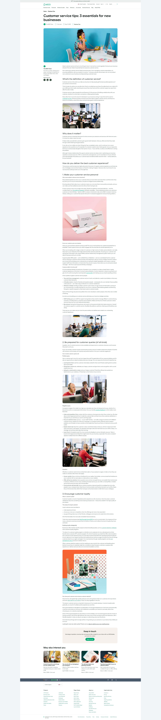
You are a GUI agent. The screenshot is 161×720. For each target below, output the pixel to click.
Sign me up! (90, 639)
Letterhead (61, 692)
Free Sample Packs (91, 4)
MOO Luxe (76, 694)
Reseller (90, 705)
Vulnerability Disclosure (109, 705)
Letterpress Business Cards (49, 699)
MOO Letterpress (77, 701)
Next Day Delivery (107, 696)
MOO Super (76, 696)
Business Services (86, 7)
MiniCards (46, 698)
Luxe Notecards (62, 696)
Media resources (92, 694)
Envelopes (61, 698)
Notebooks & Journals (63, 703)
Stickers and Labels (47, 703)
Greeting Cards (62, 694)
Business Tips (51, 11)
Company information (104, 716)
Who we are (91, 698)
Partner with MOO (92, 712)
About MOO (91, 692)
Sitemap (97, 716)
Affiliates (105, 701)
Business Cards (47, 7)
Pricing (105, 694)
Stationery (72, 7)
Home (45, 11)
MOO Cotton (76, 698)
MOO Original (77, 699)
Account (97, 4)
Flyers (67, 7)
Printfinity (91, 706)
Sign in (102, 4)
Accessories (78, 7)
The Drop (91, 701)
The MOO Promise (92, 708)
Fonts (93, 716)
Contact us (106, 692)
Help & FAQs (97, 7)
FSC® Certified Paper (78, 705)
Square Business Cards (48, 696)
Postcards (54, 7)
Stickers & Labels (61, 7)
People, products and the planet (95, 696)
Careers (90, 699)
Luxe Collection (77, 706)
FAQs (105, 698)
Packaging (91, 710)
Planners (60, 705)
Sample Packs (76, 703)
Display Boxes (61, 699)
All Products (46, 692)
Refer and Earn (107, 703)
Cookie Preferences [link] (113, 716)
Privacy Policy (88, 716)
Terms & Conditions (81, 716)
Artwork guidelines (108, 699)
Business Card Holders (63, 701)
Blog (92, 7)
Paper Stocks (76, 692)
